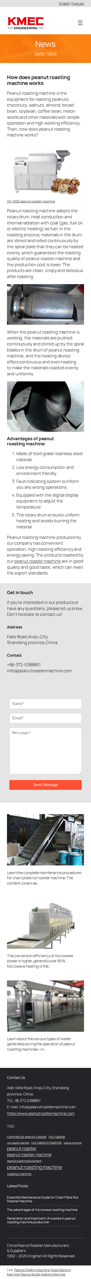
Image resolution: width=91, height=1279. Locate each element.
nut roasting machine (46, 1142)
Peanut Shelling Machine (32, 1270)
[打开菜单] (80, 23)
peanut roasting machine (34, 1167)
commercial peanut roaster (27, 1136)
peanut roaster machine (37, 561)
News (51, 53)
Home (40, 53)
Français (78, 3)
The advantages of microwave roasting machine (42, 1210)
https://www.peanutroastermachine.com (40, 1113)
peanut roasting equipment (24, 1161)
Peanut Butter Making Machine (42, 1274)
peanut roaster (22, 1148)
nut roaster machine (18, 1142)
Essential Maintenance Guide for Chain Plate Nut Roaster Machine (42, 1199)
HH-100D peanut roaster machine (31, 201)
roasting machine (19, 1174)
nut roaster (57, 1136)
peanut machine (72, 1142)
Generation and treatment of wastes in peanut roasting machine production (41, 1220)
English (64, 3)
